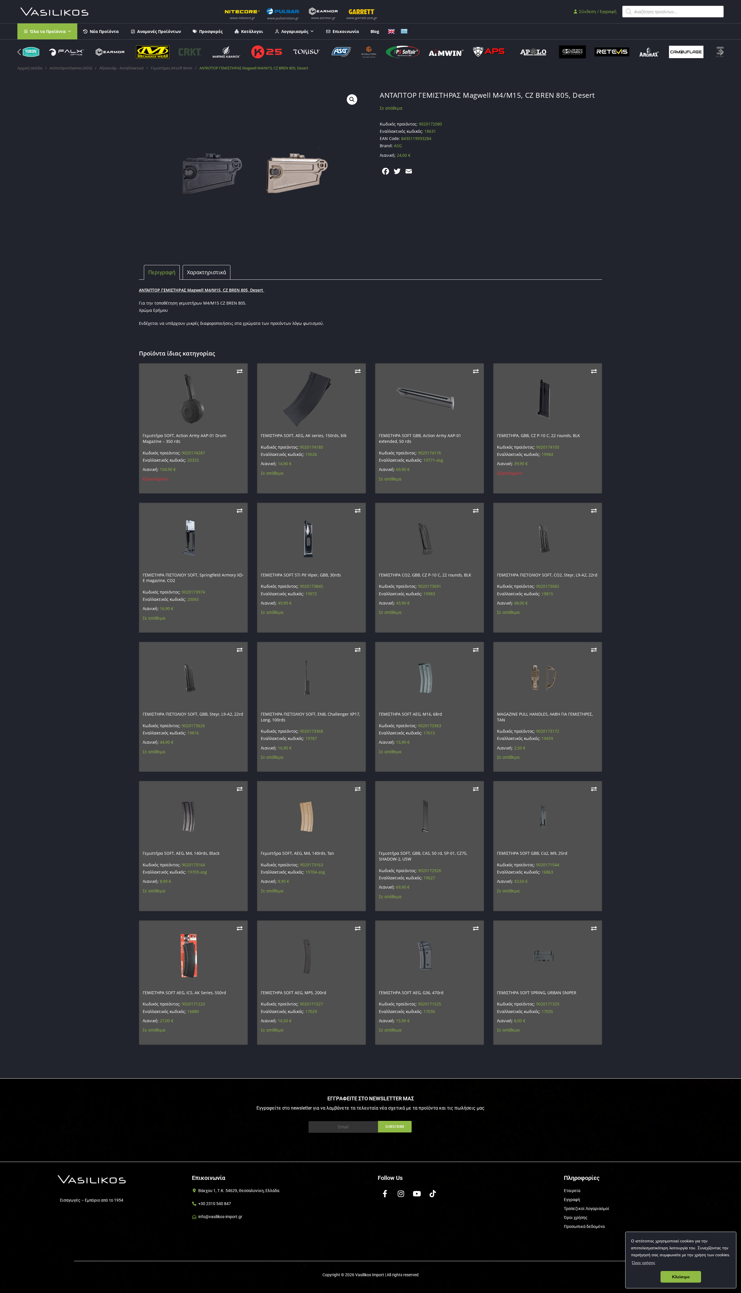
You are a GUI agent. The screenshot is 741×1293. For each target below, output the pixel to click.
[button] (722, 52)
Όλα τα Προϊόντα (48, 31)
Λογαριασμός (294, 31)
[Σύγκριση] (239, 371)
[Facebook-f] (385, 1194)
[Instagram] (401, 1194)
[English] (391, 31)
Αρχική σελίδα (29, 68)
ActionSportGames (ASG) (70, 68)
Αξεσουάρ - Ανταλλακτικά (121, 68)
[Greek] (404, 31)
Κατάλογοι (252, 31)
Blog (374, 31)
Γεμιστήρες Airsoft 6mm (171, 68)
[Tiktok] (432, 1194)
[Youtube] (417, 1194)
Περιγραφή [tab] (161, 272)
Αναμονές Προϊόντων (159, 31)
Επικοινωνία (346, 31)
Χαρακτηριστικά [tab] (206, 272)
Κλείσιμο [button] (681, 1276)
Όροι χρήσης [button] (643, 1262)
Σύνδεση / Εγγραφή (597, 11)
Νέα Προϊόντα (104, 31)
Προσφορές (211, 31)
